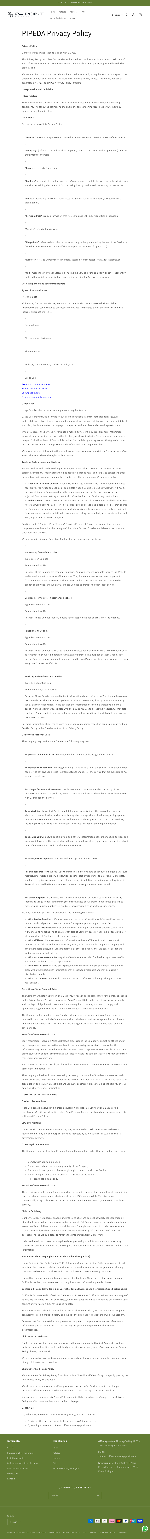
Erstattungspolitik (16, 1458)
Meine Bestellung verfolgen (66, 1468)
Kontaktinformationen (107, 1532)
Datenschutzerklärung (72, 1532)
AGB (85, 1532)
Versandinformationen (18, 1468)
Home (55, 1447)
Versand (93, 1532)
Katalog (56, 1453)
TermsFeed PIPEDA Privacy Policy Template (58, 82)
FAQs (55, 1463)
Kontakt (11, 1478)
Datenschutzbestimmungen (20, 1453)
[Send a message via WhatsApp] (145, 1528)
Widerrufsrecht (54, 1532)
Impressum (12, 1473)
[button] (127, 15)
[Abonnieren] (98, 1495)
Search (10, 1447)
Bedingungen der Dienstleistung (22, 1463)
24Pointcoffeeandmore (22, 1532)
